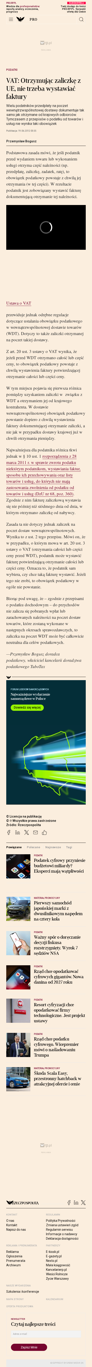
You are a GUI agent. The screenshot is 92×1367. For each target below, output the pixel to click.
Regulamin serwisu (59, 1229)
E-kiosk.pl (52, 1252)
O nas (10, 1220)
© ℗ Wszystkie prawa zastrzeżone (31, 820)
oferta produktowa (19, 1306)
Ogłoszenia (14, 1256)
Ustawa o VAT (18, 303)
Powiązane (14, 847)
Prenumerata (15, 1260)
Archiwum (13, 1265)
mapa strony (15, 1299)
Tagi (69, 847)
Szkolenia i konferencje (22, 1291)
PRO (34, 19)
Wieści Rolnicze (57, 1274)
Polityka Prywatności (60, 1220)
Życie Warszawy (57, 1278)
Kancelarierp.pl (56, 1269)
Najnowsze (53, 847)
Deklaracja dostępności (62, 1238)
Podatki (11, 69)
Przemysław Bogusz (21, 141)
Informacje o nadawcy (61, 1234)
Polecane (33, 847)
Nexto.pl (51, 1260)
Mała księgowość (58, 1265)
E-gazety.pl (54, 1256)
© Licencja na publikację (24, 816)
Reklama (12, 1252)
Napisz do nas (16, 1229)
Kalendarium (54, 1299)
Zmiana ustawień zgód (62, 1225)
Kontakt (11, 1225)
